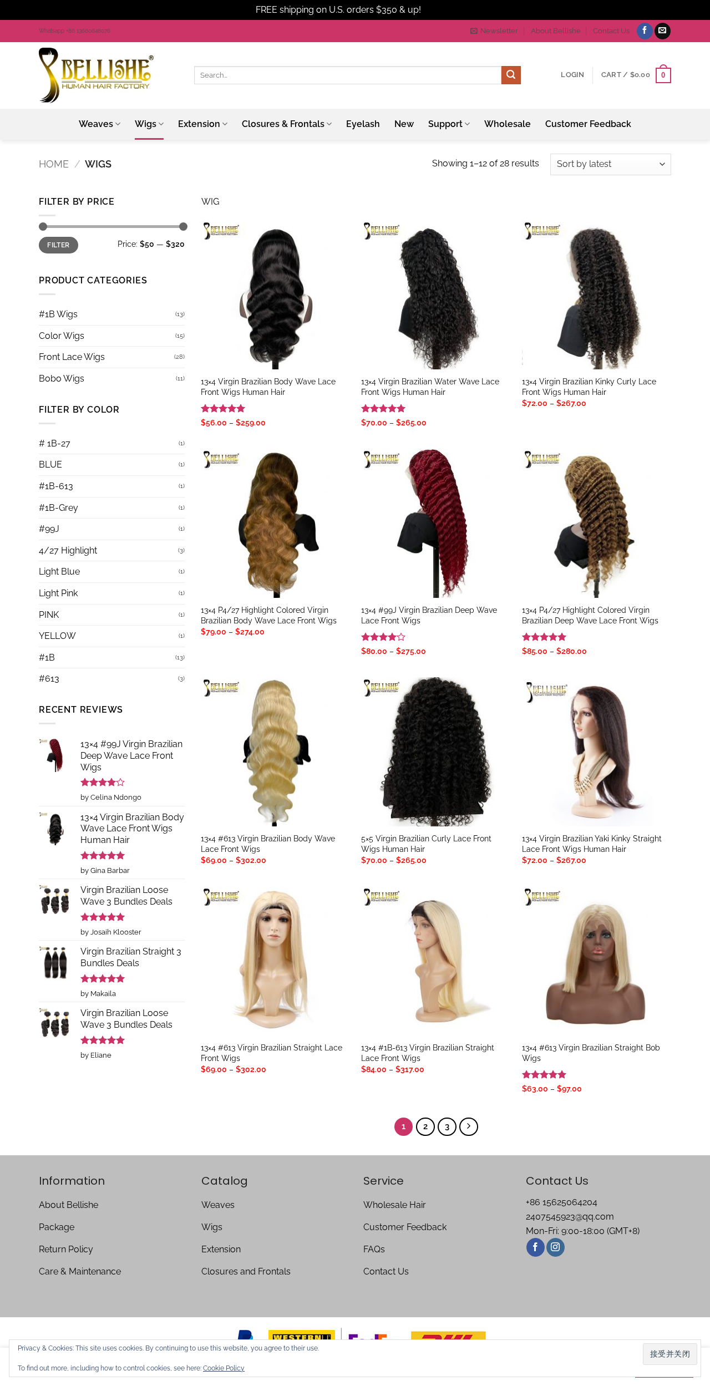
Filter (58, 245)
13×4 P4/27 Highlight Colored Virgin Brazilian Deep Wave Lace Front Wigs (590, 615)
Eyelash (363, 124)
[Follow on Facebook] (645, 31)
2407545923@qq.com (570, 1216)
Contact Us (611, 31)
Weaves (96, 124)
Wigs (145, 124)
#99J (49, 529)
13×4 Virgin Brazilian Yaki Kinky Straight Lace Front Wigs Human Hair (592, 844)
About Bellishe (556, 31)
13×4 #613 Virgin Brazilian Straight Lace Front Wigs (271, 1053)
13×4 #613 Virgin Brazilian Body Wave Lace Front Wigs (268, 844)
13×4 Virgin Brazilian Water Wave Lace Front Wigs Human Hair (430, 387)
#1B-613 (56, 486)
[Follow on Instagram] (555, 1247)
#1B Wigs (58, 314)
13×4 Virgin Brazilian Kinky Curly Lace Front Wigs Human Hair (589, 387)
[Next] (468, 1127)
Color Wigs (61, 336)
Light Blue (59, 571)
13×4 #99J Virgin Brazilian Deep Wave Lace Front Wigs (429, 615)
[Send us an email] (663, 31)
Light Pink (58, 593)
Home (54, 164)
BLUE (50, 464)
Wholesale (507, 124)
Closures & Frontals (283, 124)
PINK (49, 615)
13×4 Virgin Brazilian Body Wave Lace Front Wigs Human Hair (268, 387)
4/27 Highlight (68, 550)
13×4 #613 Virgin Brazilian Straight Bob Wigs (591, 1053)
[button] (494, 31)
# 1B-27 (54, 443)
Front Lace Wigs (72, 357)
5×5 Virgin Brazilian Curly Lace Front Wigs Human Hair (426, 844)
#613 (49, 678)
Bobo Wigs (61, 378)
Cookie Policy (224, 1368)
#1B (47, 657)
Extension (199, 124)
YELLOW (57, 636)
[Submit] (510, 75)
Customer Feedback (588, 124)
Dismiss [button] (438, 9)
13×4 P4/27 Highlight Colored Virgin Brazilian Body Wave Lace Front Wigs (269, 615)
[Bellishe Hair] (108, 75)
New (404, 124)
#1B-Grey (58, 507)
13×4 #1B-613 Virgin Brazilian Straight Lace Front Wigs (427, 1053)
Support (445, 124)
